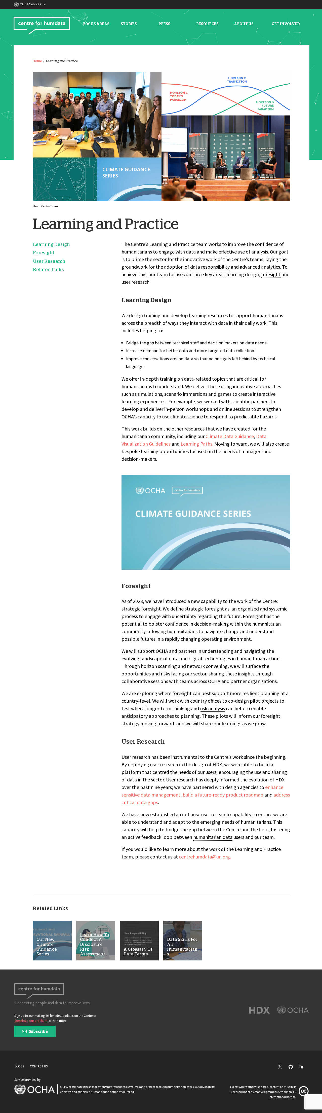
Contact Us (39, 1066)
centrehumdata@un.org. (205, 856)
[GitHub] (293, 1067)
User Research (49, 261)
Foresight (43, 253)
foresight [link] (270, 274)
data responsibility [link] (210, 267)
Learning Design (51, 244)
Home (37, 61)
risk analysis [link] (212, 708)
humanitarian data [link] (212, 837)
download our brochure (30, 1021)
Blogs (19, 1066)
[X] (282, 1067)
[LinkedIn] (304, 1067)
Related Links (48, 270)
